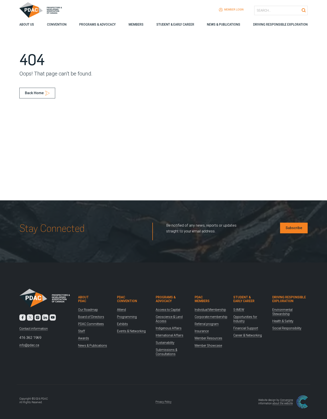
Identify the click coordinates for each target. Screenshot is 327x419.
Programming (127, 317)
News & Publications (223, 24)
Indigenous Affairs (169, 328)
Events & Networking (131, 331)
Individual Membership (210, 309)
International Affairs (169, 335)
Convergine (286, 400)
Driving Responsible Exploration (280, 24)
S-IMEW (238, 309)
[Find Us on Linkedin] (45, 317)
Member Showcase (208, 345)
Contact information (33, 328)
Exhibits (122, 324)
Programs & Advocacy (97, 24)
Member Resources (208, 338)
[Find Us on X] (30, 317)
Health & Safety (282, 321)
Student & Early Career (175, 24)
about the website (282, 403)
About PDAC (83, 299)
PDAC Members (202, 299)
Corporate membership (211, 317)
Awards (83, 338)
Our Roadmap (88, 309)
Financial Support (245, 328)
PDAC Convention (127, 299)
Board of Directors (91, 317)
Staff (81, 331)
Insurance (202, 331)
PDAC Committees (91, 324)
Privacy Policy (163, 401)
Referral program (207, 324)
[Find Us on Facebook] (22, 317)
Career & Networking (247, 335)
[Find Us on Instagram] (37, 317)
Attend (121, 309)
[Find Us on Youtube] (53, 317)
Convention (57, 24)
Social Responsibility (286, 328)
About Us (26, 24)
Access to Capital (168, 309)
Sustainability (165, 342)
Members (136, 24)
